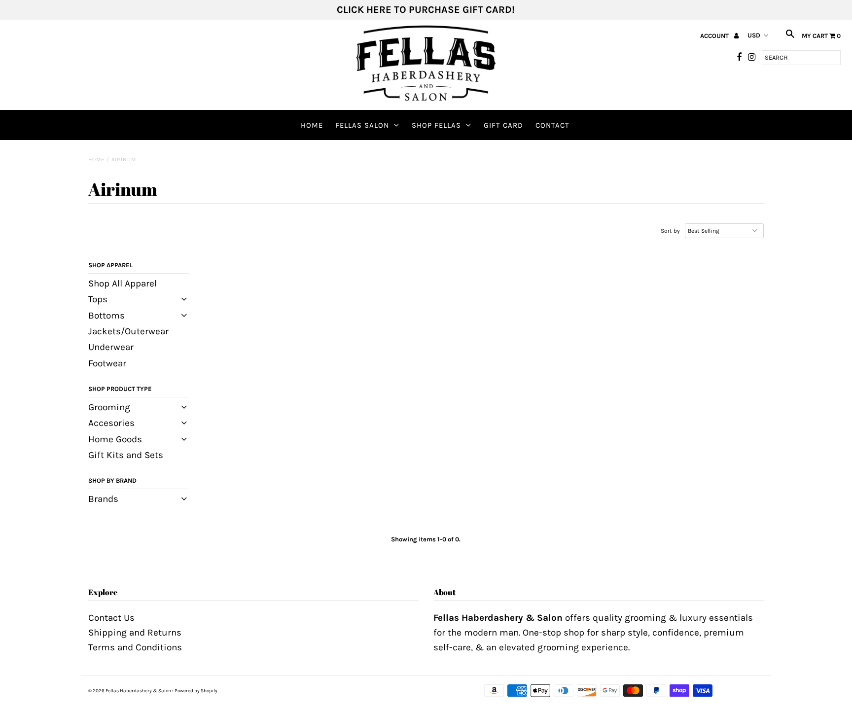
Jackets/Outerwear (128, 331)
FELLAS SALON (362, 125)
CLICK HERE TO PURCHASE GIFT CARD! (426, 9)
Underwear (111, 347)
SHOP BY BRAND (112, 480)
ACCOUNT (715, 35)
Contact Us (111, 617)
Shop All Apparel (122, 283)
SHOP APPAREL (110, 265)
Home (312, 125)
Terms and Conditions (135, 647)
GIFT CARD (503, 125)
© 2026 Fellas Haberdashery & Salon (129, 691)
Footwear (107, 363)
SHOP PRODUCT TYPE (120, 388)
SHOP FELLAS (436, 125)
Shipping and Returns (134, 632)
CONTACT (552, 125)
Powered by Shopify (196, 691)
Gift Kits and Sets (125, 455)
